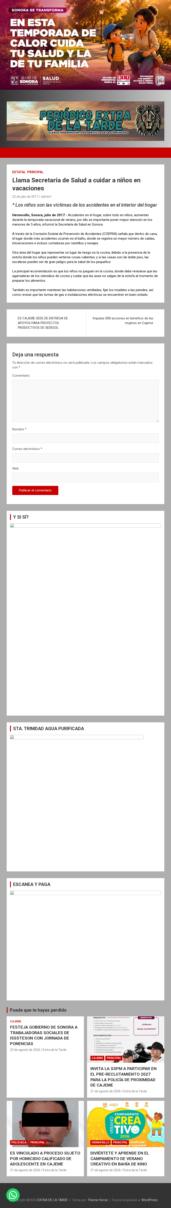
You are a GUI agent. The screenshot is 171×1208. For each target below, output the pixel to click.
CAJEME (15, 1021)
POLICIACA (18, 1142)
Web (15, 468)
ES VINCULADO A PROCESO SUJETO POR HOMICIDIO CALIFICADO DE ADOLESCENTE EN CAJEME (45, 1158)
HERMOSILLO (100, 1142)
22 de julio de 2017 (25, 196)
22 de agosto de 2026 (25, 1050)
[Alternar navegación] (12, 153)
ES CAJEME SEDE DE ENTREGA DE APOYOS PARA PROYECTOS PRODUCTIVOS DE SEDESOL (43, 323)
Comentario (21, 376)
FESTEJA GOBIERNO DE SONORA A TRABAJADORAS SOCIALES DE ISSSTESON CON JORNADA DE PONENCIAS (43, 1035)
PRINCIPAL (35, 172)
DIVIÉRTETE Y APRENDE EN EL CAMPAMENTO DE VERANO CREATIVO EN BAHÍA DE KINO (119, 1158)
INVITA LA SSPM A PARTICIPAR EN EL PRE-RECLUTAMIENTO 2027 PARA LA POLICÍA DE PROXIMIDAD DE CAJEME (123, 1077)
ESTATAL (19, 172)
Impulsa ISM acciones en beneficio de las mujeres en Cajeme (123, 320)
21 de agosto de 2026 (105, 1091)
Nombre (19, 429)
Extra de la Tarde (55, 1050)
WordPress (149, 1200)
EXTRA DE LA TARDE (52, 1200)
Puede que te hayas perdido (38, 1010)
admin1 (46, 196)
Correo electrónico (27, 449)
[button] (13, 1195)
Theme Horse (98, 1200)
